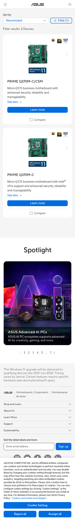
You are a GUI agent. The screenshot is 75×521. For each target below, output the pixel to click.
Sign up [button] (63, 446)
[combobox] (26, 20)
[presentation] (45, 20)
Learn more (37, 109)
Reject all (20, 514)
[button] (5, 4)
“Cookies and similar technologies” (29, 498)
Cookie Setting (37, 505)
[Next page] (54, 352)
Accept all (55, 514)
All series (21, 396)
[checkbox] (38, 120)
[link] (37, 4)
